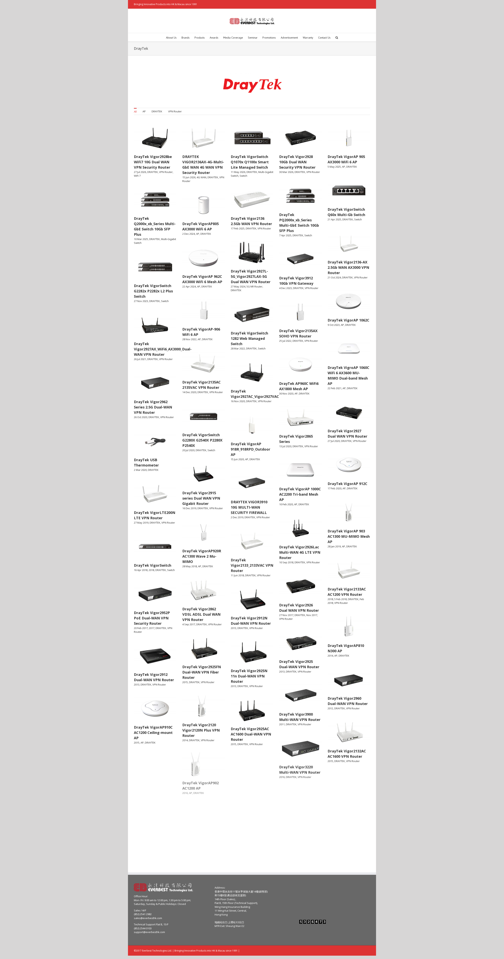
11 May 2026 (238, 172)
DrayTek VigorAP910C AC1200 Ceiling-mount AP (153, 732)
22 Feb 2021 (334, 388)
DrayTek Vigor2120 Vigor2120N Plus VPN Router (201, 730)
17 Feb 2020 (334, 488)
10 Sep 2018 (286, 562)
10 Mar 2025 (141, 239)
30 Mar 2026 (286, 172)
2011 (282, 724)
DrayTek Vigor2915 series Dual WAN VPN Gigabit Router (201, 498)
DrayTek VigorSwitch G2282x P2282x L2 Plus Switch (153, 291)
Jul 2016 (156, 858)
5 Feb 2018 (340, 599)
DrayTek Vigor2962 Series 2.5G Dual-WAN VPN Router (153, 407)
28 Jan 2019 (334, 546)
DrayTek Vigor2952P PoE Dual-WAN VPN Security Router (152, 618)
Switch (243, 175)
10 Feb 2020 (286, 504)
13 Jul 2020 (285, 446)
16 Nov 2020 (238, 401)
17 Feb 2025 (238, 228)
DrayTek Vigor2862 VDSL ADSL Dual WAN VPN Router (201, 614)
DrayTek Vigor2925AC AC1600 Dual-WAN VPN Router (251, 734)
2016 (282, 777)
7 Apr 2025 (285, 235)
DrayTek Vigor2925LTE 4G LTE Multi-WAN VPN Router (202, 841)
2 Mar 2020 (140, 470)
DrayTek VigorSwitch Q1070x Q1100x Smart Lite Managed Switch (250, 162)
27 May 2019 (141, 522)
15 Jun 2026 (188, 177)
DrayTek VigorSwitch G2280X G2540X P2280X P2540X (202, 440)
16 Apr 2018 (140, 570)
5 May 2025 (334, 166)
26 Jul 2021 (140, 359)
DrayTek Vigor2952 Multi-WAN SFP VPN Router (248, 792)
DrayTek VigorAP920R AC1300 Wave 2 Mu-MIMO (201, 556)
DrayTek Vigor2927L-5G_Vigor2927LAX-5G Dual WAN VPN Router (251, 276)
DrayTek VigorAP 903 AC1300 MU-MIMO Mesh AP (349, 536)
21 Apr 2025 (334, 219)
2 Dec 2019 (237, 517)
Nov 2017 (311, 615)
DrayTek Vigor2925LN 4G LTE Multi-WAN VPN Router (154, 848)
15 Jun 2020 (237, 459)
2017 (151, 628)
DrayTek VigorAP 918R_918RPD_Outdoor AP (250, 449)
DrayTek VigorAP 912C (347, 483)
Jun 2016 (206, 851)
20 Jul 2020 (188, 450)
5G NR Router (254, 286)
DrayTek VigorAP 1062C (348, 320)
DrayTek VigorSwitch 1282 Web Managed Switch (249, 338)
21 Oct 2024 (334, 277)
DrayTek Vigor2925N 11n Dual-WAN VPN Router (249, 676)
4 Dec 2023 (285, 288)
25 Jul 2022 (285, 341)
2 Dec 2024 (188, 234)
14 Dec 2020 (189, 392)
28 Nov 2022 (189, 339)
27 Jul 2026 (140, 172)
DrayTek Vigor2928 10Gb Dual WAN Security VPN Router (297, 162)
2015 (185, 682)
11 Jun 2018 (237, 575)
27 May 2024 (238, 286)
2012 (330, 708)
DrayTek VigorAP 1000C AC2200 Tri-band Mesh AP (300, 494)
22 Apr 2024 (189, 286)
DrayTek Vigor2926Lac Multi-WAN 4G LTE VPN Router (299, 552)
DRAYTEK (157, 111)
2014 (330, 655)
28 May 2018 (189, 566)
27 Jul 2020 (334, 441)
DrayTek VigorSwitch (152, 565)
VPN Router (175, 111)
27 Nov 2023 (141, 301)
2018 (151, 570)
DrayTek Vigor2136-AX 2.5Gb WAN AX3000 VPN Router (348, 267)
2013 (233, 628)
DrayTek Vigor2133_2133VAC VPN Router (252, 565)
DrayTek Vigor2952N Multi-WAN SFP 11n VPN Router (155, 790)
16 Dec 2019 (189, 508)
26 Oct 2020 (140, 417)
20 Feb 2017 (141, 628)
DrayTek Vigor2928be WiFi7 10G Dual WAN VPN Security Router (153, 162)
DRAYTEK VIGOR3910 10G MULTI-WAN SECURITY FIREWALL (249, 507)
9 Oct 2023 (334, 325)
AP (144, 111)
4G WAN (201, 177)
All (135, 111)
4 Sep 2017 (188, 624)
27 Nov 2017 (286, 615)
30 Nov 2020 (286, 393)
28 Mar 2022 (238, 348)
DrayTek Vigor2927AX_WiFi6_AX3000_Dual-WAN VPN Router (163, 349)
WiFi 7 (137, 175)
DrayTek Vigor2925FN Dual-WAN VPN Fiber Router (201, 672)
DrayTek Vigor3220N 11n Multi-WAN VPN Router (346, 809)
